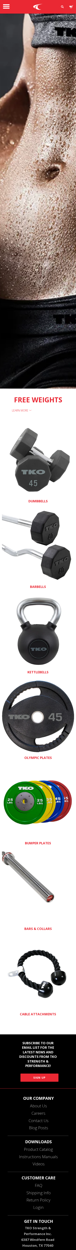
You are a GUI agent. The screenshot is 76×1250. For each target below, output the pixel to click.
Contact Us (39, 1120)
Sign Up (39, 1077)
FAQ (38, 1185)
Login (38, 1207)
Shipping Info (39, 1192)
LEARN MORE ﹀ (22, 410)
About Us (38, 1106)
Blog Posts (38, 1127)
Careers (38, 1113)
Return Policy (38, 1200)
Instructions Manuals (38, 1156)
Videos (39, 1164)
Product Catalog (38, 1149)
